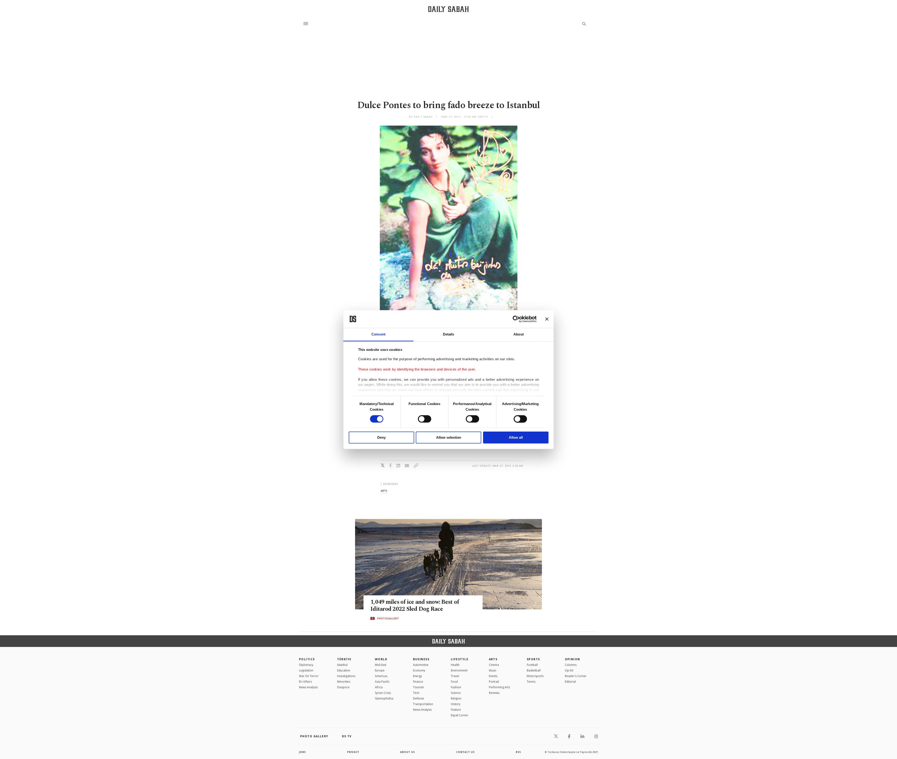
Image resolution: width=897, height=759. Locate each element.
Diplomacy (306, 665)
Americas (381, 676)
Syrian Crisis (383, 693)
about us (407, 752)
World (381, 659)
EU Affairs (305, 682)
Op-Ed (569, 670)
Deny (381, 438)
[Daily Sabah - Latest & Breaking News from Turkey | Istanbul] (448, 9)
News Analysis (308, 687)
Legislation (306, 670)
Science (456, 693)
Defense (418, 698)
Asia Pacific (382, 682)
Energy (417, 676)
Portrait (494, 682)
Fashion (456, 687)
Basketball (534, 670)
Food (454, 682)
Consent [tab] (378, 334)
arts (384, 490)
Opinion (572, 659)
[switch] (424, 419)
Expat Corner (459, 715)
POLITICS (307, 659)
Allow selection (448, 438)
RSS (518, 752)
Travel (455, 676)
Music (492, 670)
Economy (419, 670)
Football (532, 665)
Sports (533, 659)
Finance (418, 682)
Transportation (423, 704)
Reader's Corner (576, 676)
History (455, 704)
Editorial (570, 682)
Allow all (516, 438)
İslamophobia (384, 698)
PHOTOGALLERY (388, 618)
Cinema (494, 665)
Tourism (418, 687)
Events (493, 676)
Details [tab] (448, 334)
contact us (465, 752)
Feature (456, 710)
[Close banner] (546, 319)
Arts (493, 659)
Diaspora (343, 687)
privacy (353, 752)
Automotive (420, 665)
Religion (456, 698)
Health (455, 665)
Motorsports (535, 676)
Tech (416, 693)
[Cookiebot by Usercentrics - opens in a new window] (516, 318)
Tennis (531, 682)
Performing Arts (499, 687)
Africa (379, 687)
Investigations (346, 676)
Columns (571, 665)
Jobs (302, 752)
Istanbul (342, 665)
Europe (379, 670)
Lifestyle (459, 659)
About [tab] (518, 334)
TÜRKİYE (344, 659)
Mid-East (380, 665)
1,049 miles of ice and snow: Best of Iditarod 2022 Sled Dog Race (414, 606)
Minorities (343, 682)
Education (343, 670)
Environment (459, 670)
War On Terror (308, 676)
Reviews (494, 693)
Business (421, 659)
